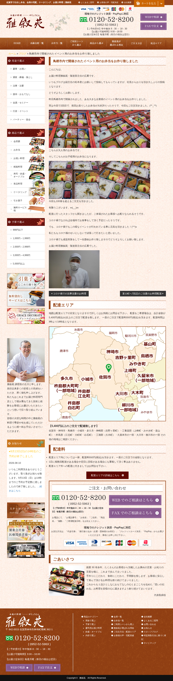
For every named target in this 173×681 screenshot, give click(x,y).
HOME (17, 44)
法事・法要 (18, 85)
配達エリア (156, 44)
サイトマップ (150, 643)
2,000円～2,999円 (21, 246)
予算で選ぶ (90, 624)
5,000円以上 (19, 263)
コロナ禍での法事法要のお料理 (69, 293)
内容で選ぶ (90, 635)
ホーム (12, 53)
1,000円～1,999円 (21, 238)
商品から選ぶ (96, 44)
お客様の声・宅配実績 (109, 2)
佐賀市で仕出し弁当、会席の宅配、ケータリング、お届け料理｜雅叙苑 (38, 2)
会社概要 (127, 2)
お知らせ (148, 628)
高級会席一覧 (37, 44)
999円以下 (18, 230)
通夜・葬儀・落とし (23, 77)
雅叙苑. (82, 678)
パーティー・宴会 (21, 119)
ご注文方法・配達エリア (136, 44)
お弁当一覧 (57, 44)
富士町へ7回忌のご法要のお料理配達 (142, 293)
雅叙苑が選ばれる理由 (116, 44)
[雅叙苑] (39, 620)
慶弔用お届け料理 (93, 628)
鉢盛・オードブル (93, 632)
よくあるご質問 (87, 2)
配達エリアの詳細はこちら (105, 475)
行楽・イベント (20, 111)
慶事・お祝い (19, 69)
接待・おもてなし (21, 94)
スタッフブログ (151, 632)
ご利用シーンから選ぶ (77, 44)
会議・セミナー (20, 102)
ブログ (22, 53)
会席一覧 (118, 617)
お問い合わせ (150, 624)
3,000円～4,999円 (21, 255)
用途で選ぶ (90, 620)
